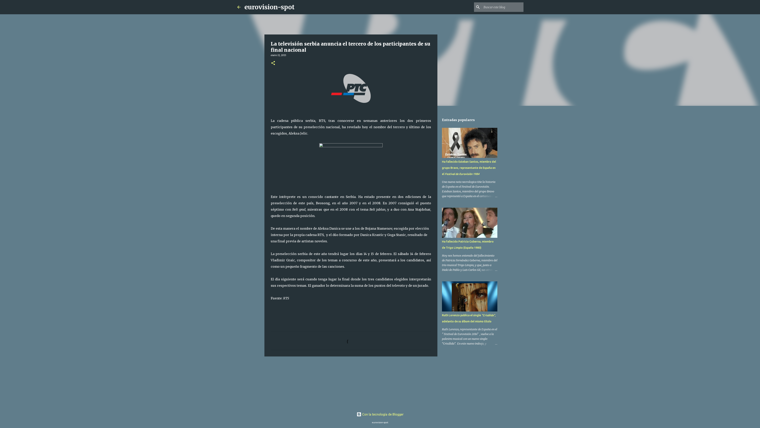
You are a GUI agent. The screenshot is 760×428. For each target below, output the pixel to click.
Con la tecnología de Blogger (382, 414)
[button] (273, 63)
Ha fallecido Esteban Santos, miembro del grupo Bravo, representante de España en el (469, 168)
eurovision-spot (269, 7)
